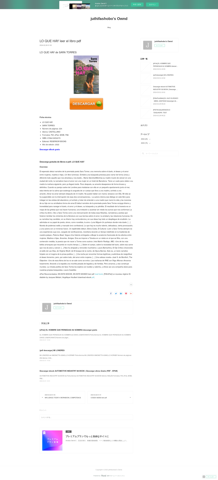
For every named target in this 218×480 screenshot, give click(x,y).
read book (99, 274)
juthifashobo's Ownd (109, 19)
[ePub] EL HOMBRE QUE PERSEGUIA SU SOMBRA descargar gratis (68, 330)
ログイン (152, 4)
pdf (93, 277)
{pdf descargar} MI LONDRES (52, 350)
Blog (109, 27)
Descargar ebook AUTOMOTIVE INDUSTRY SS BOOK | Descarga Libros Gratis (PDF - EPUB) (79, 371)
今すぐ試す (137, 4)
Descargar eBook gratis (50, 149)
